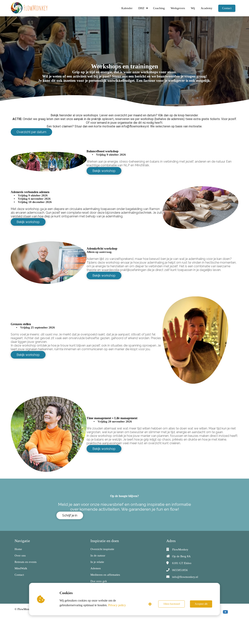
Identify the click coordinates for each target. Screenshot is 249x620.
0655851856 (180, 570)
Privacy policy (117, 605)
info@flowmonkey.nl (185, 576)
